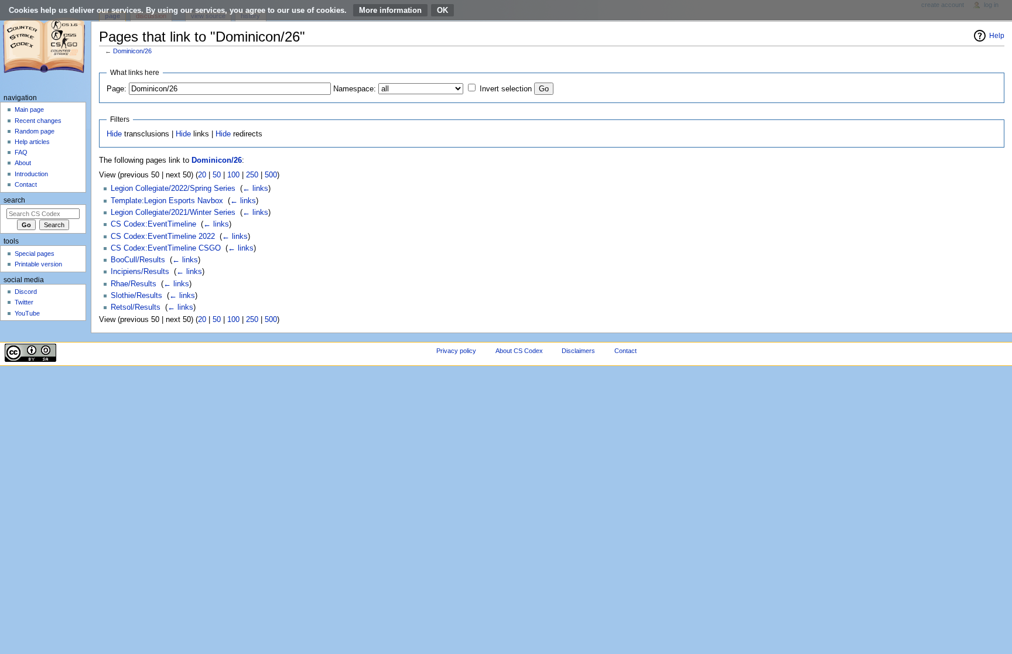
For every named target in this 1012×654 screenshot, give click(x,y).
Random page (34, 131)
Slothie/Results (136, 296)
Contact (26, 184)
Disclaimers (578, 350)
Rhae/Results (133, 284)
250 (252, 175)
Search (14, 200)
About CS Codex (519, 350)
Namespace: (354, 89)
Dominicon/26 (132, 50)
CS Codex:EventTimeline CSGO (166, 248)
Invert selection (506, 89)
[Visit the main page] (45, 45)
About (23, 162)
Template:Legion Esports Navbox (167, 201)
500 (271, 175)
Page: (116, 89)
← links (255, 188)
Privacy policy (456, 350)
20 (202, 175)
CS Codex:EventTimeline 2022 (163, 236)
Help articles (32, 141)
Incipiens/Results (140, 272)
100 (233, 175)
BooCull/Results (138, 260)
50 (217, 175)
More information (390, 10)
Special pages (34, 253)
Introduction (31, 173)
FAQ (21, 152)
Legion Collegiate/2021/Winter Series (173, 212)
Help (996, 36)
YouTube (27, 313)
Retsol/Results (135, 307)
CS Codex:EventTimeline (153, 224)
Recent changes (38, 120)
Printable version (38, 264)
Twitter (24, 302)
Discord (26, 291)
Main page (29, 109)
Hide (114, 134)
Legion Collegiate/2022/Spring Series (173, 188)
